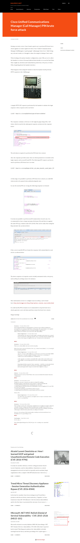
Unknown (16, 373)
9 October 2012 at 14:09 (23, 373)
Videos (59, 9)
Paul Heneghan (17, 418)
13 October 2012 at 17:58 (25, 380)
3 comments (17, 534)
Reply (15, 341)
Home (11, 9)
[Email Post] (35, 318)
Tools (53, 9)
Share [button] (61, 43)
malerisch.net (16, 3)
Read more (47, 476)
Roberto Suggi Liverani (22, 333)
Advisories (29, 9)
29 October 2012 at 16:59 (32, 394)
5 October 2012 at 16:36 (32, 333)
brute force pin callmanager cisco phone (67, 50)
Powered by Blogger (41, 539)
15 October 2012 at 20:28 (25, 404)
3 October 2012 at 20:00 (24, 344)
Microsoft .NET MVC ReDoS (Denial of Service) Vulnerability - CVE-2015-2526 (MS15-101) (29, 516)
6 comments (17, 476)
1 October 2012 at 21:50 (24, 325)
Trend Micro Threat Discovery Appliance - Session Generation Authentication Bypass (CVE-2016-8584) (29, 486)
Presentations (37, 9)
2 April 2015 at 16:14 (25, 418)
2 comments (17, 505)
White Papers (46, 9)
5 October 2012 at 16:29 (32, 352)
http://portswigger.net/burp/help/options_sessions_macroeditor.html (34, 303)
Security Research (19, 9)
